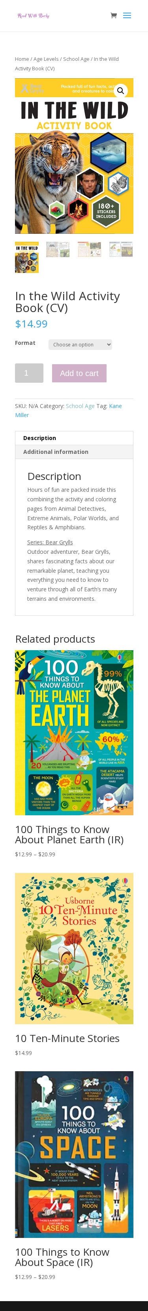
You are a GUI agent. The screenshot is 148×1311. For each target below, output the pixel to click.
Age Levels (46, 58)
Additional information (55, 451)
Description (39, 438)
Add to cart (79, 373)
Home (22, 58)
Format (25, 342)
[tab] (74, 438)
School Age (76, 58)
